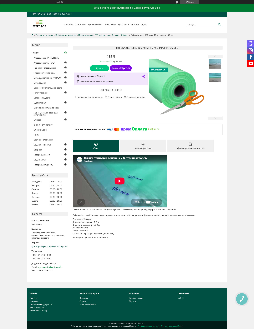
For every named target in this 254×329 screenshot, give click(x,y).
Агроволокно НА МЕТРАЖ (46, 58)
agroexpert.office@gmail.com (50, 267)
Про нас (33, 298)
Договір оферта (37, 307)
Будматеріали (40, 103)
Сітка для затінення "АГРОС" (47, 78)
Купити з (116, 68)
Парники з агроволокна (45, 68)
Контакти (110, 24)
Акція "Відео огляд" (38, 310)
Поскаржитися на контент (148, 326)
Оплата (135, 24)
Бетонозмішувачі (42, 98)
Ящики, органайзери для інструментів (46, 114)
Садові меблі (40, 160)
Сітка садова (40, 83)
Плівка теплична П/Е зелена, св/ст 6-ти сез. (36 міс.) (103, 35)
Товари (79, 24)
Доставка (123, 24)
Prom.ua (141, 324)
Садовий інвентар (42, 145)
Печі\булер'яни (41, 93)
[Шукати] (219, 24)
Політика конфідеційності (41, 304)
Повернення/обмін (88, 304)
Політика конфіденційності (172, 326)
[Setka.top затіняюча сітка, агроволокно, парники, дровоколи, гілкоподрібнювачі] (38, 23)
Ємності (37, 120)
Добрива (38, 150)
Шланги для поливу (43, 125)
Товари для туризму (43, 165)
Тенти (36, 135)
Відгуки (132, 301)
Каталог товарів (136, 298)
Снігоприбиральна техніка (46, 108)
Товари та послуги (44, 35)
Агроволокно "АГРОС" (44, 63)
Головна (68, 24)
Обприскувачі (40, 130)
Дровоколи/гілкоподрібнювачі (48, 88)
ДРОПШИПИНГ (95, 24)
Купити (99, 68)
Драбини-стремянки (43, 140)
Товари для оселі (42, 155)
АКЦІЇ (181, 298)
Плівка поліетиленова (65, 35)
